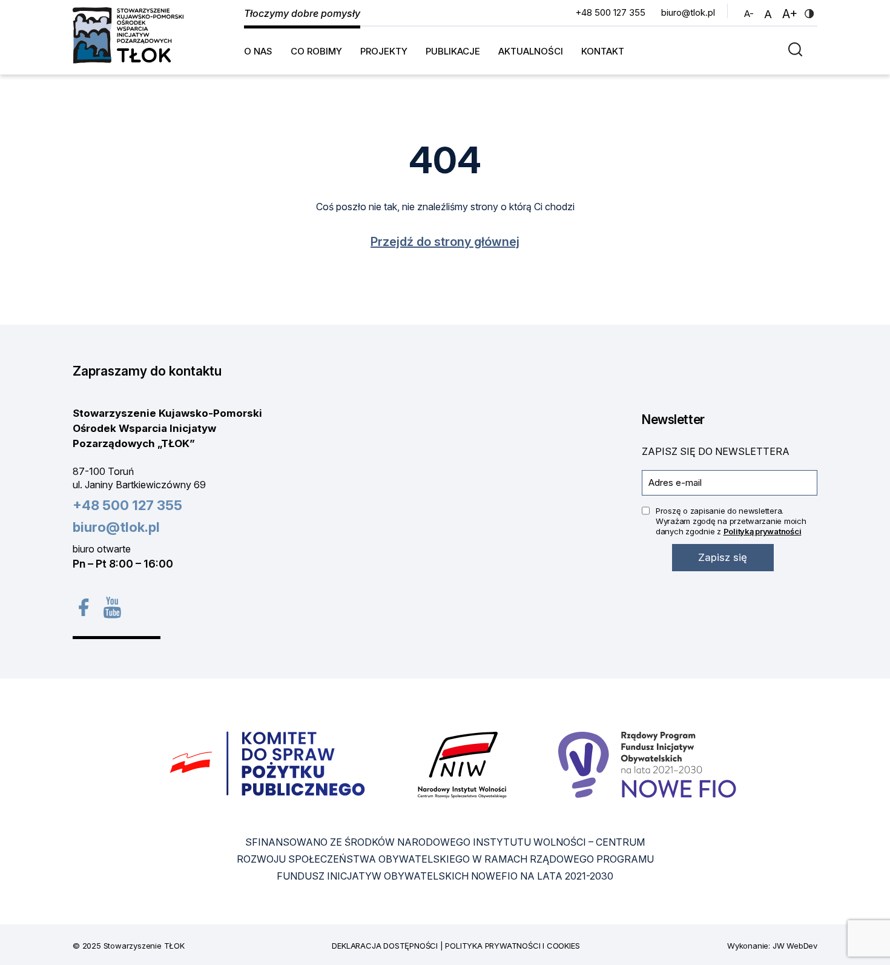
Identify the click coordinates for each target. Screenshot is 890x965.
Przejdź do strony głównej (445, 241)
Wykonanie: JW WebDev (772, 945)
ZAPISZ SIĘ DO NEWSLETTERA (715, 451)
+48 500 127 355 (610, 12)
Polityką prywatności (763, 531)
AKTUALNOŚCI (530, 51)
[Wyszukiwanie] (798, 48)
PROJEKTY (383, 51)
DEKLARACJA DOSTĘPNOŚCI (385, 945)
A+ (791, 13)
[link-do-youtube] (112, 607)
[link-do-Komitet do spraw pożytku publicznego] (267, 764)
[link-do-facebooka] (83, 607)
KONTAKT (602, 51)
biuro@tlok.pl (688, 12)
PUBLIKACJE (453, 51)
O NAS (258, 51)
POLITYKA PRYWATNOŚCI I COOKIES (512, 945)
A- (750, 13)
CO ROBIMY (316, 51)
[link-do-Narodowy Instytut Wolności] (462, 764)
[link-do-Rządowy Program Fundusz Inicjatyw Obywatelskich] (647, 764)
